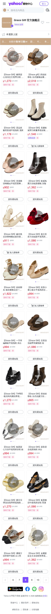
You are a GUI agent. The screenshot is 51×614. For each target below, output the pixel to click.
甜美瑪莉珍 (33, 41)
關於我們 (24, 602)
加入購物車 (39, 146)
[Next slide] (23, 56)
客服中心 (14, 602)
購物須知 (35, 602)
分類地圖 (35, 609)
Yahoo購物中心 (20, 4)
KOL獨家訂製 (40, 41)
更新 (45, 595)
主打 (4, 41)
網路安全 (16, 609)
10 (38, 579)
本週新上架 (12, 34)
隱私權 (25, 609)
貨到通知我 (13, 92)
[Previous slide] (4, 56)
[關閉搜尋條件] (8, 10)
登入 (44, 3)
